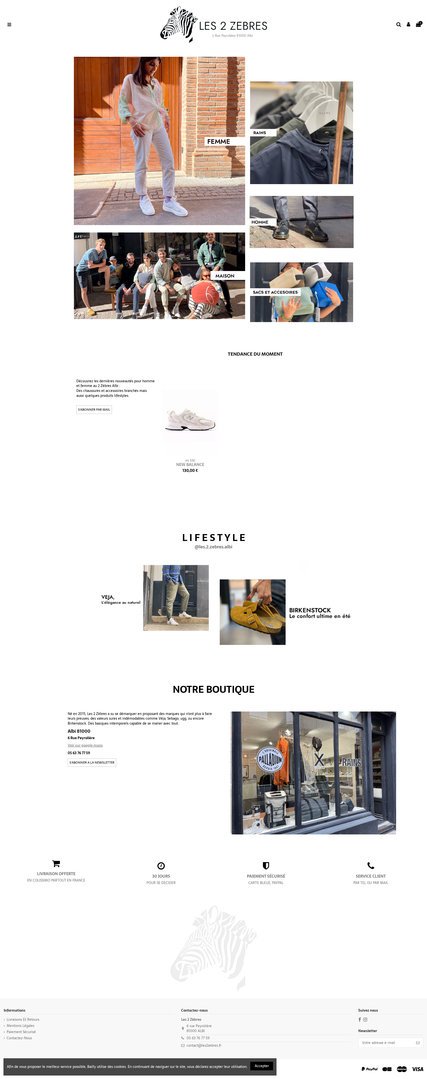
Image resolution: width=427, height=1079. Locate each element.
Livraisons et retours (23, 1019)
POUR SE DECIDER (161, 883)
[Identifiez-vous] (409, 25)
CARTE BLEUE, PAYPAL (265, 883)
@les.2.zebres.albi (213, 546)
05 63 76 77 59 (198, 1038)
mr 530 (190, 460)
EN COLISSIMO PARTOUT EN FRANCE (56, 880)
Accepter (262, 1066)
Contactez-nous (19, 1038)
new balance (190, 464)
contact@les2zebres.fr (204, 1045)
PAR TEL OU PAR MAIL (370, 883)
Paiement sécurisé (21, 1032)
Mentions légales (20, 1025)
